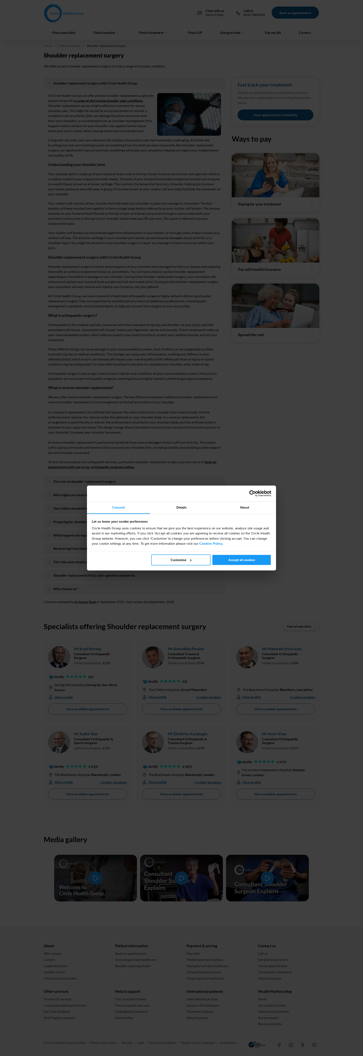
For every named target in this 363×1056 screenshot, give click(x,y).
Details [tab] (181, 507)
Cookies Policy (210, 543)
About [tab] (244, 507)
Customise (178, 560)
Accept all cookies (241, 560)
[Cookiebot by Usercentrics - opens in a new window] (252, 493)
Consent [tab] (118, 507)
